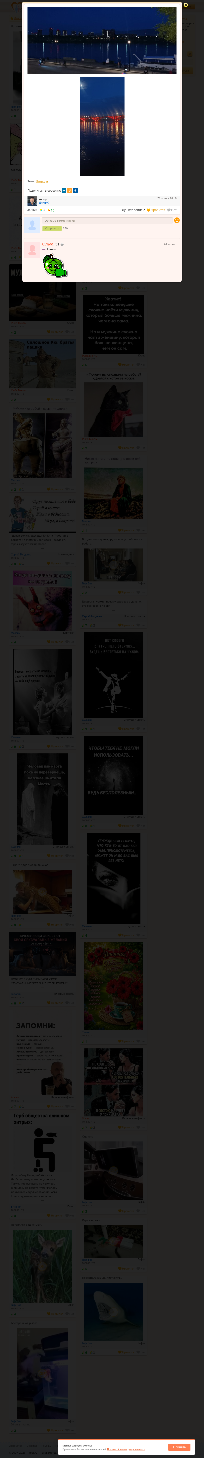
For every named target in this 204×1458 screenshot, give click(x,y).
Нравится (158, 210)
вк (64, 190)
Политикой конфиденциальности (126, 1449)
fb (75, 190)
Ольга (47, 244)
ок (69, 190)
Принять (179, 1447)
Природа (42, 181)
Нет (174, 210)
